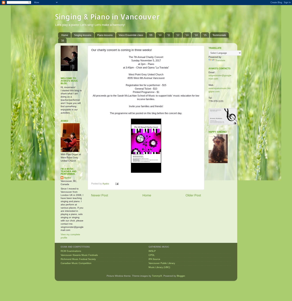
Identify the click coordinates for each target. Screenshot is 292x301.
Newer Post (99, 195)
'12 (177, 35)
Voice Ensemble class (131, 35)
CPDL (152, 255)
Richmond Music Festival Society (78, 259)
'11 (168, 35)
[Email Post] (116, 183)
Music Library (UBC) (159, 267)
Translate (220, 60)
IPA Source (154, 259)
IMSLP (152, 251)
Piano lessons (105, 35)
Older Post (193, 195)
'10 (159, 35)
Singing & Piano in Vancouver (107, 16)
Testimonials (219, 35)
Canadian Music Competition (76, 263)
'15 (204, 35)
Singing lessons (82, 35)
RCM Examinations (71, 251)
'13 (186, 35)
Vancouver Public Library (162, 263)
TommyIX (157, 276)
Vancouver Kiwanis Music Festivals (79, 255)
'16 (62, 40)
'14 (196, 35)
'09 (150, 35)
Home (64, 35)
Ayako (67, 177)
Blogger (181, 276)
